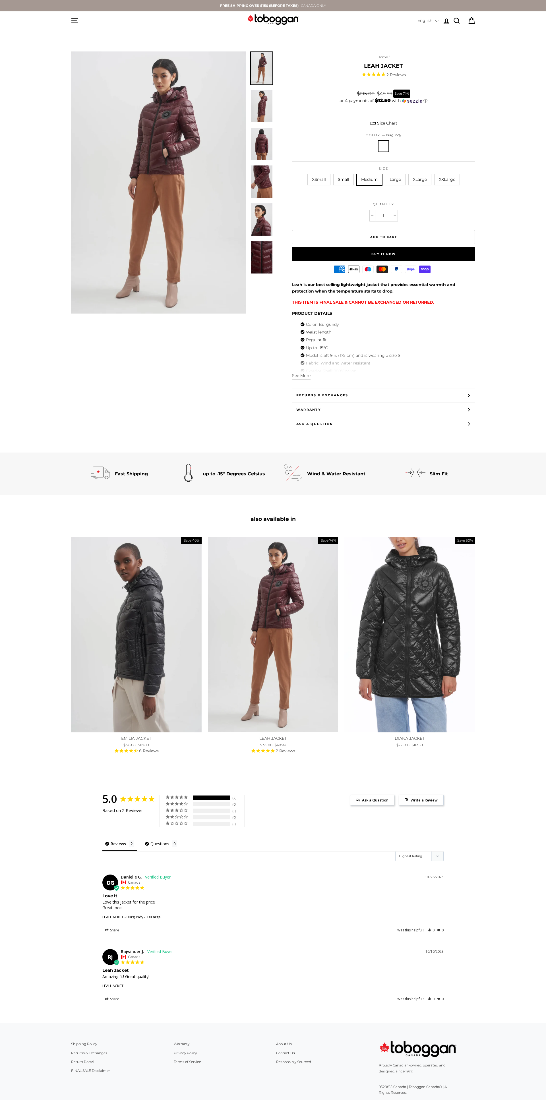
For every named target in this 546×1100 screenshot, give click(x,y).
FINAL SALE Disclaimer (90, 1070)
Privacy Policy (185, 1053)
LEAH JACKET (112, 916)
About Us (284, 1044)
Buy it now (383, 254)
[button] (428, 20)
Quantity (383, 204)
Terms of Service (187, 1062)
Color (383, 135)
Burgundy (383, 146)
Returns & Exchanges (322, 395)
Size (383, 169)
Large (395, 179)
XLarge (420, 179)
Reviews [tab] (118, 843)
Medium (369, 179)
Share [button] (114, 930)
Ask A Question (314, 424)
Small (343, 179)
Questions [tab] (159, 843)
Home (382, 57)
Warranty (308, 410)
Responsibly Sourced (293, 1062)
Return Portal (82, 1062)
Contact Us (285, 1053)
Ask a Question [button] (375, 800)
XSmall (319, 179)
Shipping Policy (84, 1044)
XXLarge (447, 179)
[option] (273, 6)
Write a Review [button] (424, 800)
